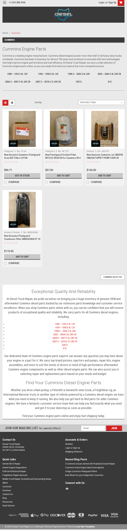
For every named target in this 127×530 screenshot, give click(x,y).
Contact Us (7, 494)
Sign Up (112, 2)
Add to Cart (63, 175)
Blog (4, 498)
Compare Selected (112, 277)
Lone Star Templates (85, 527)
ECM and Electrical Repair (14, 471)
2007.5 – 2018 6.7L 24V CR (64, 341)
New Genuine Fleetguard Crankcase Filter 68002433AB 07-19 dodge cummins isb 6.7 (22, 239)
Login (102, 2)
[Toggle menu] (4, 4)
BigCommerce (59, 527)
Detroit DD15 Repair (11, 464)
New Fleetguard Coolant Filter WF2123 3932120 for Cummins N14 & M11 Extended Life (63, 157)
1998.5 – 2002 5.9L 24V (65, 331)
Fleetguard (9, 151)
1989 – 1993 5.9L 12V (65, 324)
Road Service (8, 506)
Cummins (16, 33)
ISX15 (65, 345)
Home (5, 33)
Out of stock (22, 175)
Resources (7, 502)
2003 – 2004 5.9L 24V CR (64, 334)
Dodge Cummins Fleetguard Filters (81, 471)
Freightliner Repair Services (14, 475)
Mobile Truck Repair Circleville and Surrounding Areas (26, 479)
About (5, 483)
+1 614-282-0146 (17, 2)
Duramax (6, 490)
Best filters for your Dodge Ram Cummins (84, 475)
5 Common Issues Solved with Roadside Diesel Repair (90, 464)
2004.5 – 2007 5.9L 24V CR (64, 338)
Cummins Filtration (12, 232)
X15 (65, 348)
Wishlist (69, 444)
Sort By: (38, 102)
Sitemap (39, 527)
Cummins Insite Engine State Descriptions (84, 467)
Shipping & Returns (73, 452)
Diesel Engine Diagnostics (14, 467)
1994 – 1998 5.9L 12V (65, 327)
